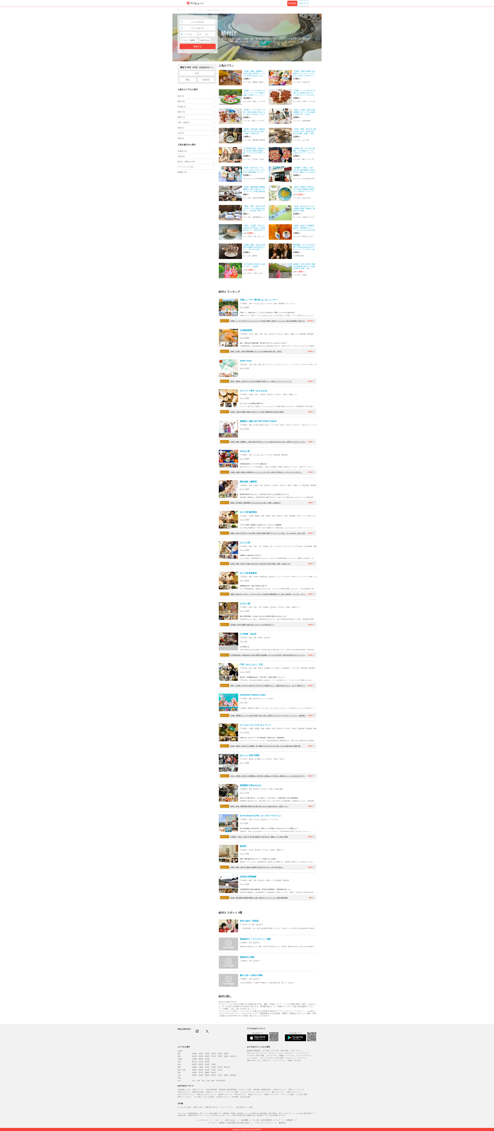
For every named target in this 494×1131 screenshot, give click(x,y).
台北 (193, 1080)
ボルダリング (290, 1058)
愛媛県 (207, 1072)
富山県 (194, 1061)
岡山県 (207, 1070)
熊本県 (213, 1075)
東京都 (226, 1056)
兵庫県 (213, 1067)
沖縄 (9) (181, 138)
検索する (197, 46)
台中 (203, 1080)
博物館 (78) (182, 172)
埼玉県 (213, 1056)
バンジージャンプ (279, 1060)
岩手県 (201, 1053)
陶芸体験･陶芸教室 (253, 1050)
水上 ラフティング (263, 1092)
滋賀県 (194, 1067)
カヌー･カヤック (296, 1050)
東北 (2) (181, 96)
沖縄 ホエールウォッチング (206, 1094)
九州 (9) (181, 133)
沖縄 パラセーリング (294, 1092)
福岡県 (194, 1075)
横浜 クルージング (278, 1092)
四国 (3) (181, 127)
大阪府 (207, 1067)
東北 (179, 1053)
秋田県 (213, 1053)
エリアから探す (184, 1046)
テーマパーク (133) (185, 166)
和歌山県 (227, 1067)
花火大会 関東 (245, 1097)
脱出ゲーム (267, 1060)
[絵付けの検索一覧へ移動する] (247, 37)
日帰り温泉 (284, 1050)
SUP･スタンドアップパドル (256, 1053)
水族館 (290, 1060)
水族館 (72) (182, 151)
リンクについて (202, 1120)
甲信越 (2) (182, 106)
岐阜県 (201, 1064)
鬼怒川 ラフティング (255, 1094)
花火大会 (297, 1060)
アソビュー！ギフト (226, 1107)
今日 (197, 73)
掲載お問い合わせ (211, 1107)
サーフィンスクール (304, 1055)
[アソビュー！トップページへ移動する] (194, 3)
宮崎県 (226, 1075)
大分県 (219, 1075)
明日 (188, 79)
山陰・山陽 (181, 1070)
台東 (198, 1080)
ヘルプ (216, 1120)
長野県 (201, 1059)
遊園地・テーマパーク (287, 1055)
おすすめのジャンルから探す (258, 1046)
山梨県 (194, 1059)
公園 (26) (181, 156)
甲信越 (180, 1059)
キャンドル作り (252, 1058)
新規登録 (292, 3)
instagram (197, 1031)
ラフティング (301, 1058)
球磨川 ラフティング (271, 1094)
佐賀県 (201, 1075)
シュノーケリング (301, 1053)
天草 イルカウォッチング (186, 1094)
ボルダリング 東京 (245, 1089)
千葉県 (219, 1056)
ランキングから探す (184, 1107)
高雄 (212, 1080)
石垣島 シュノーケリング (214, 1092)
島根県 (201, 1070)
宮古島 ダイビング (223, 1097)
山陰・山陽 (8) (183, 122)
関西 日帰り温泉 (198, 1092)
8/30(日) (206, 79)
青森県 (194, 1053)
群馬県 (201, 1056)
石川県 (201, 1061)
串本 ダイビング (240, 1094)
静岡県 (194, 1064)
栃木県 (194, 1056)
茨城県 (207, 1056)
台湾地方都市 (220, 1080)
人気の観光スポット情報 (244, 1107)
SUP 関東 (235, 1097)
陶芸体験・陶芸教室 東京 (262, 1089)
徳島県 (194, 1072)
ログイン (303, 3)
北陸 (179, 1061)
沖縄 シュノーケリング (296, 1089)
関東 (179, 1056)
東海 (179, 1064)
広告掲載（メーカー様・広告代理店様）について (261, 1120)
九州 (179, 1075)
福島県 (226, 1053)
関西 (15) (181, 117)
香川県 (201, 1072)
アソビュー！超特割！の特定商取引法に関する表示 (229, 1122)
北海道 (180, 1051)
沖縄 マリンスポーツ (185, 1097)
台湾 (179, 1080)
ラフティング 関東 (231, 1092)
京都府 (201, 1067)
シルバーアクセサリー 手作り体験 (272, 1058)
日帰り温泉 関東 (211, 1089)
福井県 (207, 1061)
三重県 (213, 1064)
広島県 (213, 1070)
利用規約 (289, 1120)
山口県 (219, 1070)
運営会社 (282, 1122)
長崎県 (207, 1075)
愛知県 (207, 1064)
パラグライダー (271, 1055)
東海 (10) (181, 111)
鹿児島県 (233, 1075)
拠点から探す (198, 1107)
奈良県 (219, 1067)
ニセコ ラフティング (247, 1092)
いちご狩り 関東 (301, 1094)
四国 (179, 1072)
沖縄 (179, 1078)
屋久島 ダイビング (184, 1092)
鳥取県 (194, 1070)
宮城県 (207, 1053)
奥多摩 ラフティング (225, 1094)
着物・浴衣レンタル (254, 1060)
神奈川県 (233, 1056)
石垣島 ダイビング (279, 1089)
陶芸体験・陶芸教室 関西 (228, 1089)
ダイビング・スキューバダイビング (281, 1053)
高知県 (213, 1072)
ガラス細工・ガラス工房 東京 (204, 1097)
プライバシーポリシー (264, 1122)
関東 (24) (181, 101)
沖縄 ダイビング (198, 1089)
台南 (208, 1080)
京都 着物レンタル (184, 1089)
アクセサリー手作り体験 (255, 1055)
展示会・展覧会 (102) (186, 161)
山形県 (219, 1053)
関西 (179, 1067)
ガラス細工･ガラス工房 (270, 1050)
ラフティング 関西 (287, 1094)
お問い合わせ (230, 1120)
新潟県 (207, 1059)
